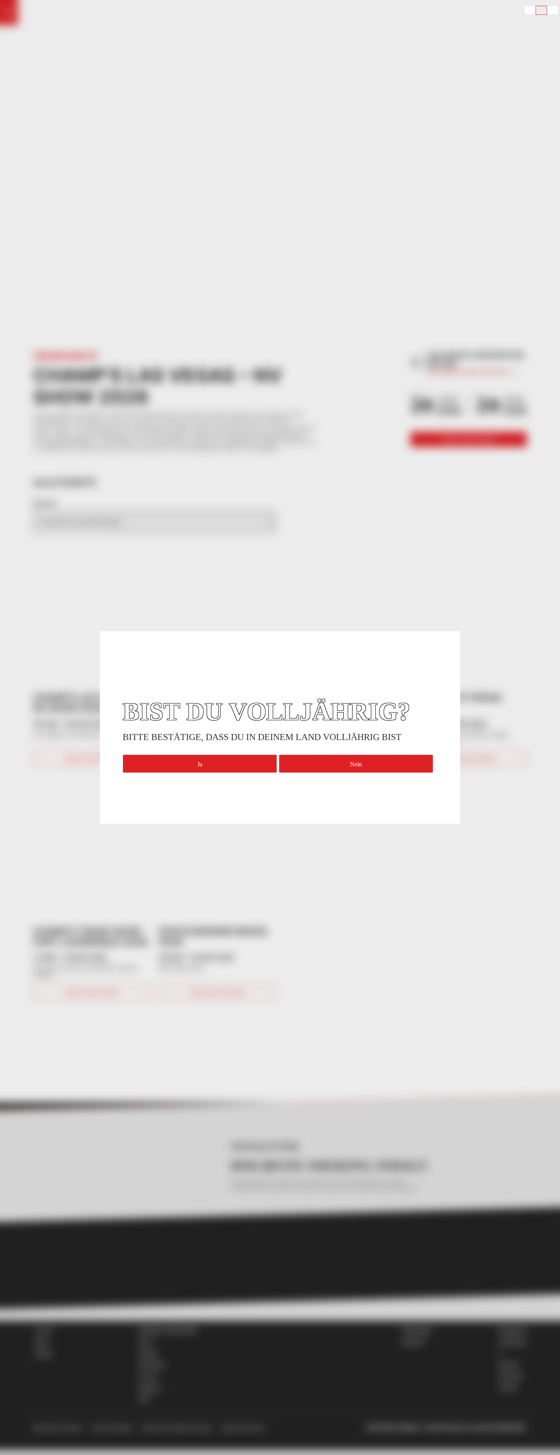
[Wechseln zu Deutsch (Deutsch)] (541, 10)
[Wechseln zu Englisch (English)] (530, 10)
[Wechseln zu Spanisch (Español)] (552, 10)
